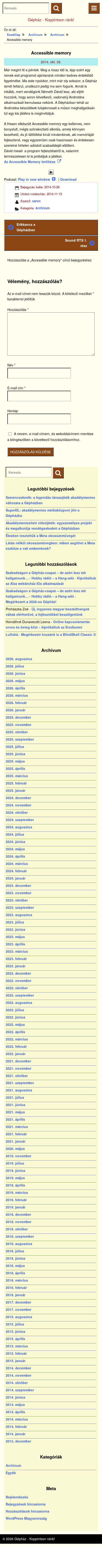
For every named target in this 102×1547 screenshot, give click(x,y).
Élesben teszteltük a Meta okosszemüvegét (41, 535)
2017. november (18, 1309)
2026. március (17, 695)
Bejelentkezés (17, 1497)
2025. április (15, 768)
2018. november (18, 1221)
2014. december (18, 1368)
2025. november (18, 724)
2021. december (18, 1061)
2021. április (15, 1119)
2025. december (18, 717)
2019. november (18, 1155)
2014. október (17, 1382)
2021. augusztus (19, 1090)
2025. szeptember (20, 739)
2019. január (15, 1207)
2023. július (15, 922)
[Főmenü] (93, 8)
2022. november (18, 980)
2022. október (17, 987)
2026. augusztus (19, 658)
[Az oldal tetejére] (89, 1534)
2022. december (18, 973)
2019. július (15, 1163)
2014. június (15, 1397)
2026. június (15, 673)
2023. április (15, 944)
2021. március (17, 1126)
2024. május (15, 849)
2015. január (15, 1360)
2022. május (15, 1024)
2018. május (15, 1265)
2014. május (15, 1404)
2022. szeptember (20, 995)
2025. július (15, 746)
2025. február (16, 783)
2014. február (16, 1426)
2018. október (17, 1229)
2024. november (18, 805)
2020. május (15, 1148)
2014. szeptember (20, 1390)
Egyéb (11, 1472)
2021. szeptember (20, 1082)
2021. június (15, 1104)
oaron (36, 201)
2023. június (15, 929)
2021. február (16, 1134)
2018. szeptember (20, 1236)
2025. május (15, 761)
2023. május (15, 936)
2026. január (15, 710)
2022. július (15, 1009)
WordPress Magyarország (26, 1518)
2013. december (18, 1441)
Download (68, 179)
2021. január (15, 1141)
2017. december (18, 1302)
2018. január (15, 1294)
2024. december (18, 797)
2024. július (15, 834)
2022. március (17, 1039)
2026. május (15, 680)
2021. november (18, 1068)
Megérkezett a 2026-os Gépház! (31, 601)
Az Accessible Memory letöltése (30, 161)
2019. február (16, 1199)
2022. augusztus (19, 1002)
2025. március (17, 775)
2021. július (15, 1097)
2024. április (15, 856)
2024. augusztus (19, 827)
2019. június (15, 1170)
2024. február (16, 870)
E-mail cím (16, 388)
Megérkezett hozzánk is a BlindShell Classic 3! (58, 634)
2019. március (17, 1192)
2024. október (17, 812)
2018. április (15, 1272)
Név (11, 365)
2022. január (15, 1053)
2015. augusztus (19, 1316)
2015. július (15, 1324)
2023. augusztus (19, 914)
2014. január (15, 1433)
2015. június (15, 1331)
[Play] (51, 172)
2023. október (17, 900)
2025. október (17, 731)
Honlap (12, 410)
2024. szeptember (20, 819)
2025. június (15, 753)
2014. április (15, 1411)
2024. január (15, 878)
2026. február (16, 702)
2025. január (15, 790)
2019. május (15, 1177)
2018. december (18, 1214)
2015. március (17, 1346)
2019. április (15, 1185)
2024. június (15, 841)
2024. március (17, 863)
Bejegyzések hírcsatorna (26, 1504)
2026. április (15, 688)
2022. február (16, 1046)
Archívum (42, 208)
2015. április (15, 1338)
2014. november (18, 1375)
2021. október (17, 1075)
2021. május (15, 1112)
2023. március (17, 951)
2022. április (15, 1031)
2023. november (18, 892)
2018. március (17, 1280)
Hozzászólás (17, 309)
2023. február (16, 958)
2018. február (16, 1287)
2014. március (17, 1419)
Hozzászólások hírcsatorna (27, 1511)
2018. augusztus (19, 1243)
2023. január (15, 966)
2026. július (15, 666)
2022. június (15, 1017)
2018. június (15, 1258)
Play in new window (34, 179)
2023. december (18, 885)
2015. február (16, 1353)
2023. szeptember (20, 907)
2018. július (15, 1251)
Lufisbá (12, 634)
